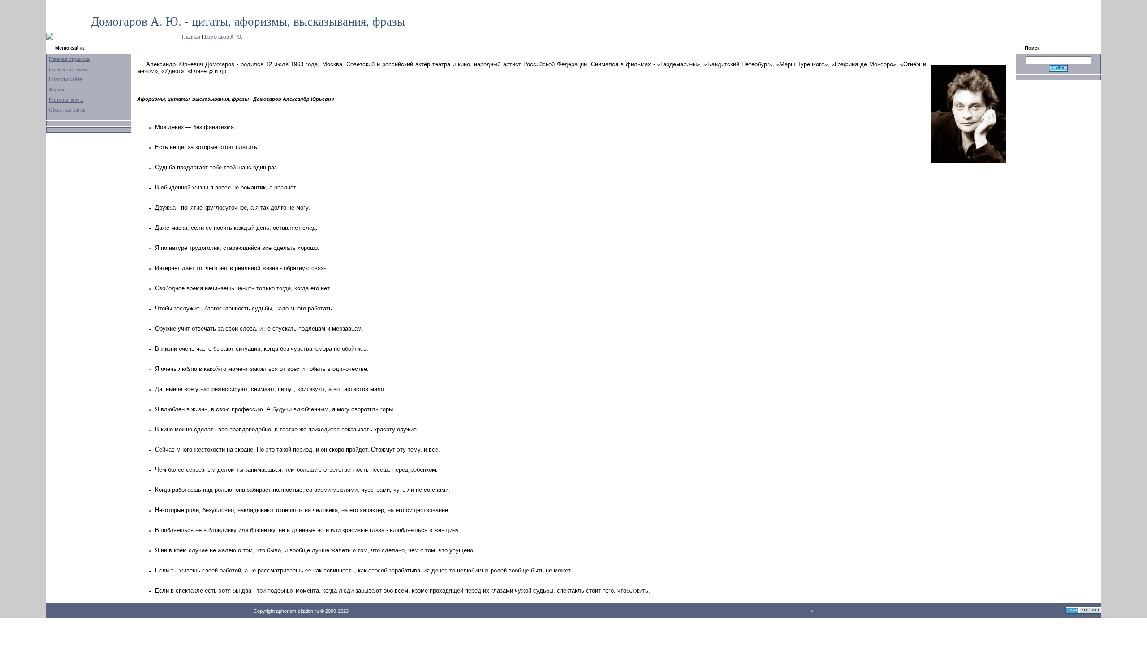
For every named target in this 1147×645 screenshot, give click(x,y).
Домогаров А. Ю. (223, 36)
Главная (191, 36)
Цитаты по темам (69, 69)
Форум (56, 89)
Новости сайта (65, 79)
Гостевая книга (66, 100)
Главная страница (69, 59)
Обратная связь (67, 109)
